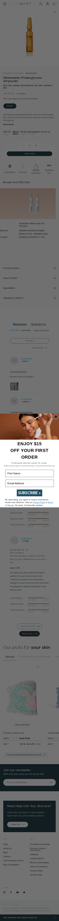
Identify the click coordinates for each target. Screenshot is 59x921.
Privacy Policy (39, 502)
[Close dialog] (56, 417)
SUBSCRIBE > (29, 492)
